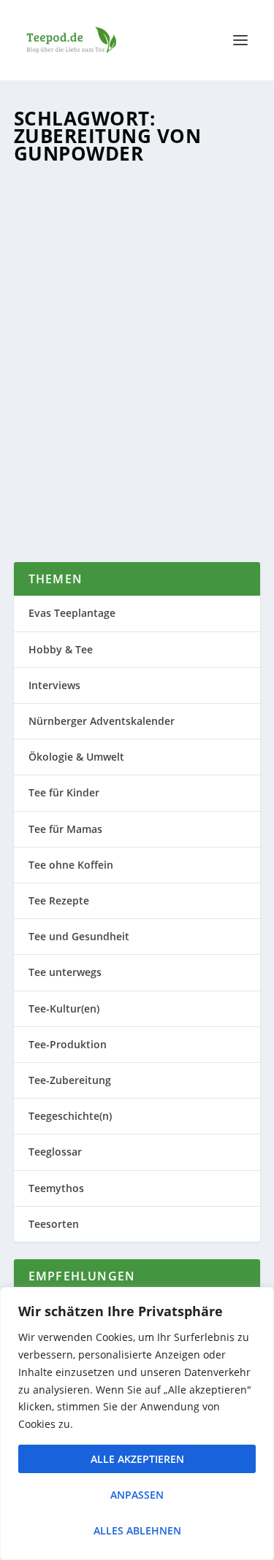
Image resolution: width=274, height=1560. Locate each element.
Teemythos (56, 1188)
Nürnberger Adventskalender (101, 721)
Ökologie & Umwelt (76, 757)
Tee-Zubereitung (69, 1080)
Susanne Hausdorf (83, 381)
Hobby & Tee (60, 649)
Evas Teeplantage (71, 613)
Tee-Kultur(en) (63, 1008)
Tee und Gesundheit (78, 936)
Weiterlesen (76, 497)
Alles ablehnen (137, 1530)
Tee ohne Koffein (70, 865)
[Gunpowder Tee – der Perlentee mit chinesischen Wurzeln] (137, 248)
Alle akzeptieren (137, 1459)
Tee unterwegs (65, 972)
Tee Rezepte (58, 900)
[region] (137, 1423)
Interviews (54, 685)
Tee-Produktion (67, 1044)
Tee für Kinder (63, 792)
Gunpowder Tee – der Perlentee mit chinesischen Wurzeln (135, 351)
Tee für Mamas (65, 829)
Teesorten (153, 396)
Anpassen (137, 1495)
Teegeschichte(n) (70, 1116)
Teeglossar (105, 396)
